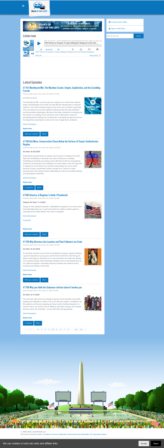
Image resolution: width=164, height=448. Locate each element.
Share (44, 134)
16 (60, 329)
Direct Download (29, 178)
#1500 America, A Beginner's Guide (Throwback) (45, 195)
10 (38, 329)
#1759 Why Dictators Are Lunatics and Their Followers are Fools (52, 242)
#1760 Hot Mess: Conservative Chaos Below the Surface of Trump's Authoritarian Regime (60, 143)
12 (45, 329)
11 (41, 329)
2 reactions (29, 188)
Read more (27, 128)
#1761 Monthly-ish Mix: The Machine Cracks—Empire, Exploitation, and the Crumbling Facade (61, 89)
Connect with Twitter (119, 22)
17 (64, 329)
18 (68, 329)
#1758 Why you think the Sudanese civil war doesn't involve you (52, 287)
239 (81, 329)
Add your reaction (31, 134)
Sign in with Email (118, 28)
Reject (155, 443)
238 (76, 329)
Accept (144, 443)
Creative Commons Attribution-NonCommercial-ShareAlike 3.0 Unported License (75, 434)
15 (56, 329)
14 (53, 329)
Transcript (27, 220)
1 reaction (28, 323)
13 (49, 329)
